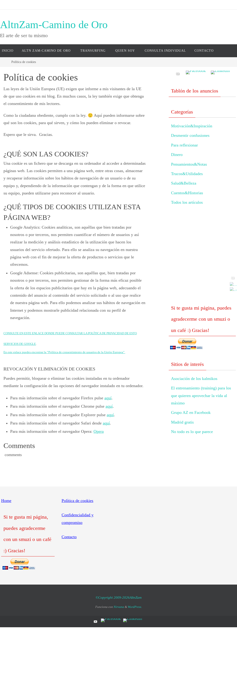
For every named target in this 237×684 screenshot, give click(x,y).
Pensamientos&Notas (189, 164)
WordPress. (135, 607)
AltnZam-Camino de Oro (54, 24)
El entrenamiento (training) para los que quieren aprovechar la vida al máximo (201, 395)
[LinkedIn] (232, 289)
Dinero (177, 154)
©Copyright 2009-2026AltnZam (119, 597)
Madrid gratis (182, 422)
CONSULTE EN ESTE (23, 333)
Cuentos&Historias (187, 193)
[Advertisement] (202, 259)
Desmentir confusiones (190, 135)
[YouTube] (232, 277)
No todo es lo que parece (192, 431)
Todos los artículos (187, 202)
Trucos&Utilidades (187, 173)
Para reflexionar (184, 145)
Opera (99, 431)
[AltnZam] (232, 284)
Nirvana (119, 607)
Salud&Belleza (183, 183)
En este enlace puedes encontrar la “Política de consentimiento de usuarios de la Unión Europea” (64, 352)
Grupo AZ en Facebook (191, 412)
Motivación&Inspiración (191, 126)
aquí (108, 398)
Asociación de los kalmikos (194, 378)
